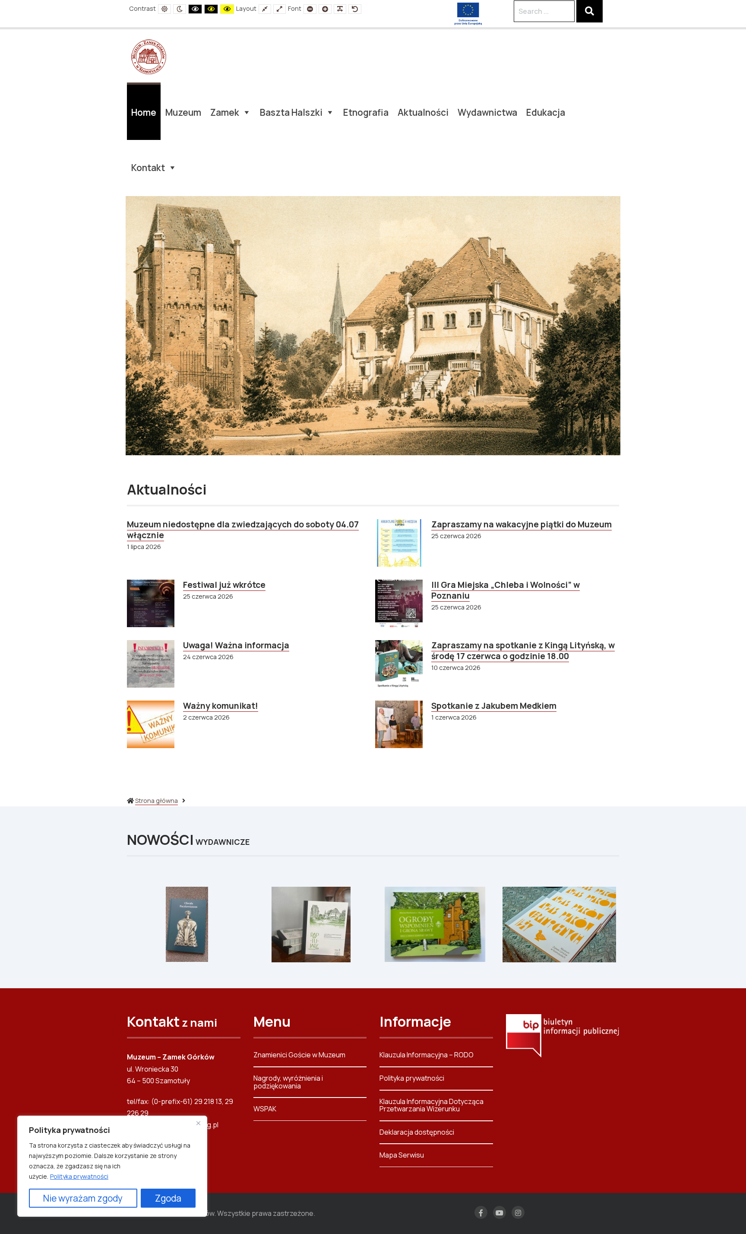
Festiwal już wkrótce (224, 584)
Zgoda (168, 1198)
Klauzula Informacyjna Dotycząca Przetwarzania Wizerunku (431, 1105)
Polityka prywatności (79, 1176)
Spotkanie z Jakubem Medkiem (493, 705)
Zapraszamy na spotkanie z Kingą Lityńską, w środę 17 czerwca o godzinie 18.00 (523, 651)
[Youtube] (499, 1212)
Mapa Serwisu (401, 1155)
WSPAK (264, 1108)
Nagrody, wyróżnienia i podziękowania (288, 1082)
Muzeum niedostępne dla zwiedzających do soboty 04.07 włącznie (243, 530)
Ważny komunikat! (220, 705)
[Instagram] (518, 1212)
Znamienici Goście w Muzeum (299, 1055)
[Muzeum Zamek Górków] (148, 56)
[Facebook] (480, 1212)
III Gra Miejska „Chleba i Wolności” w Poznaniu (505, 590)
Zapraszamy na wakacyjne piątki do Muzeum (521, 524)
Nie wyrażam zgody (83, 1198)
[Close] (198, 1123)
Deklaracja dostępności (416, 1132)
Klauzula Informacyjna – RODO (426, 1055)
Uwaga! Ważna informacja (236, 645)
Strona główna (156, 800)
